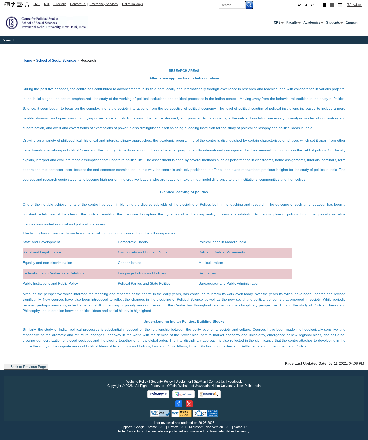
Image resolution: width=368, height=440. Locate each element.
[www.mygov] (183, 394)
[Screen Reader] (20, 4)
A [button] (312, 5)
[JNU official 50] (189, 403)
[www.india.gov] (158, 394)
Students (334, 24)
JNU (37, 4)
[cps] (46, 22)
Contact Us (78, 4)
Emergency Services (104, 4)
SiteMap (200, 381)
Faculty (293, 24)
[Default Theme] (340, 5)
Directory (59, 4)
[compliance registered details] (205, 413)
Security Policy (162, 381)
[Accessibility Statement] (13, 4)
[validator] (160, 413)
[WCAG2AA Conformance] (181, 413)
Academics (313, 24)
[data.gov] (209, 394)
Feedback (235, 381)
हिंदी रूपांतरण (354, 5)
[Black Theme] (324, 5)
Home (27, 60)
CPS (278, 24)
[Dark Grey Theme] (332, 5)
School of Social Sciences (56, 60)
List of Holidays (132, 4)
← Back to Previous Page (26, 367)
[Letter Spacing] (26, 4)
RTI (47, 4)
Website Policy (137, 381)
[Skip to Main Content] (7, 4)
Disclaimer (183, 381)
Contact (351, 23)
